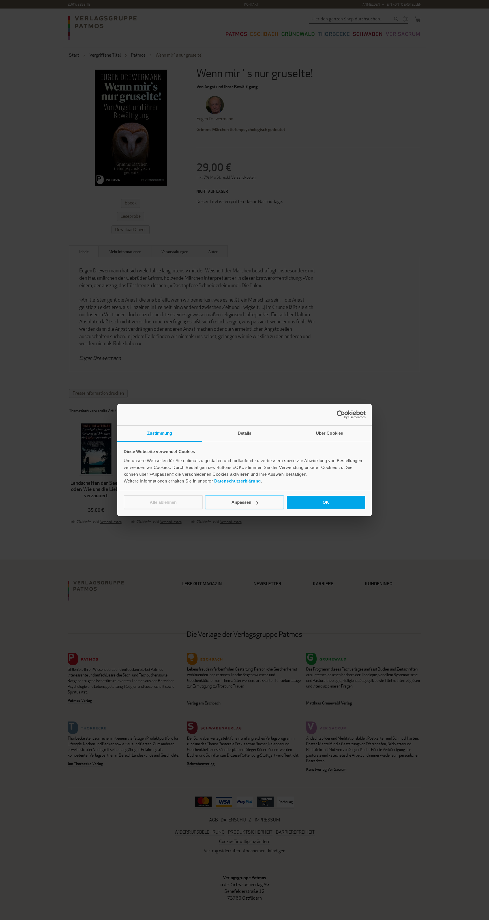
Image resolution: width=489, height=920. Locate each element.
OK (326, 502)
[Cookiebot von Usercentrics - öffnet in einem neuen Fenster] (341, 414)
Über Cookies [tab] (329, 433)
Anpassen (241, 502)
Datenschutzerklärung (237, 481)
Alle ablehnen (163, 502)
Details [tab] (245, 433)
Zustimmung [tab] (159, 433)
